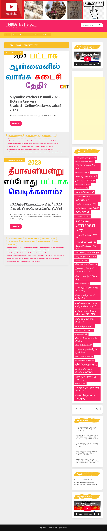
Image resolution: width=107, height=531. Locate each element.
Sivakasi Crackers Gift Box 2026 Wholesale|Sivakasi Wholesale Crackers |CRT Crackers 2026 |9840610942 (87, 461)
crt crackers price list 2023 (14, 146)
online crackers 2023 (27, 146)
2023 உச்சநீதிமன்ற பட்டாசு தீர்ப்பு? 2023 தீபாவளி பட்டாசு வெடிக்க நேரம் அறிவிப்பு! (36, 206)
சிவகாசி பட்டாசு (11, 244)
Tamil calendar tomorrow (82, 198)
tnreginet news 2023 (85, 242)
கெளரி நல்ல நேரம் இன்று (86, 278)
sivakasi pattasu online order (54, 152)
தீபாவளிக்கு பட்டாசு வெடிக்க (29, 258)
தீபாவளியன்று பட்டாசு (42, 258)
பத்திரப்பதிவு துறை (86, 364)
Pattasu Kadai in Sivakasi (46, 149)
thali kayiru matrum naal (86, 204)
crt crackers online (27, 143)
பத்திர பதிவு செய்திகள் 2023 (84, 360)
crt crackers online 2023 (39, 143)
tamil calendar (84, 192)
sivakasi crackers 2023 (13, 152)
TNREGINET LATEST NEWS (85, 225)
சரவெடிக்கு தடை (32, 255)
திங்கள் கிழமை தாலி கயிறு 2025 (86, 339)
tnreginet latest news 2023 (86, 236)
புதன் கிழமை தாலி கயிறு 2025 (85, 378)
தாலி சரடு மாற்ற (81, 334)
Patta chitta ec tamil (82, 184)
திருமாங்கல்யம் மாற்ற (83, 345)
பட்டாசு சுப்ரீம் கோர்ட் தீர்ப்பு (13, 261)
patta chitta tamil (81, 188)
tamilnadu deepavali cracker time (15, 253)
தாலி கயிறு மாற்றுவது (84, 330)
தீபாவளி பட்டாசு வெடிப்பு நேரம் (14, 258)
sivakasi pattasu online (40, 152)
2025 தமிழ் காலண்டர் (85, 167)
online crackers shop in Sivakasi (15, 149)
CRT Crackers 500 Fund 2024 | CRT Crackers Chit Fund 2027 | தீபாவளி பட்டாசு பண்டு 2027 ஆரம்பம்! (87, 429)
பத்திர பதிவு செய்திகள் (84, 357)
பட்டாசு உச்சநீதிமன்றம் (54, 258)
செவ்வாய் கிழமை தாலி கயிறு (85, 297)
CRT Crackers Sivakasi (28, 241)
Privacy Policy (35, 35)
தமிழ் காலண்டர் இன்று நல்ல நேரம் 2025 (85, 312)
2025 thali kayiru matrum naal (84, 161)
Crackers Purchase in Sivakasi (47, 140)
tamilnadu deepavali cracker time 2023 (36, 253)
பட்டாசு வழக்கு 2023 (25, 261)
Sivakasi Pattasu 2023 (44, 241)
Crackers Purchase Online (13, 143)
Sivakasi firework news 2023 (27, 250)
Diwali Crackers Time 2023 (31, 247)
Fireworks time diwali (44, 247)
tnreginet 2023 (82, 216)
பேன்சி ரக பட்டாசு (36, 261)
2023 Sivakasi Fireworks (32, 135)
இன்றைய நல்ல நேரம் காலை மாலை (84, 270)
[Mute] (94, 64)
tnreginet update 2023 (85, 257)
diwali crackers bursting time (14, 247)
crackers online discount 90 (45, 138)
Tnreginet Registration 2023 (85, 247)
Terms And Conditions (20, 35)
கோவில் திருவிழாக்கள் (82, 283)
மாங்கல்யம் (80, 383)
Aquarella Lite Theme (46, 527)
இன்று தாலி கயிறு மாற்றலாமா (86, 264)
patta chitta (90, 181)
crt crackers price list (52, 143)
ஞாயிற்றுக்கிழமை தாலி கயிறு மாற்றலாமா (86, 304)
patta (79, 181)
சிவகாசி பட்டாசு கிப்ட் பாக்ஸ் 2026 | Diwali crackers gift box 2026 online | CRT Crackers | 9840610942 (86, 452)
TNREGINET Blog (20, 24)
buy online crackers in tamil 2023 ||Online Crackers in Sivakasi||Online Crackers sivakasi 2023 (35, 103)
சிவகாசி (56, 241)
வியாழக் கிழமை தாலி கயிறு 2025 (87, 389)
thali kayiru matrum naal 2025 (87, 208)
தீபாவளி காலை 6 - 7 (58, 255)
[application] (87, 59)
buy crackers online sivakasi (28, 138)
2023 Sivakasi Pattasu (48, 135)
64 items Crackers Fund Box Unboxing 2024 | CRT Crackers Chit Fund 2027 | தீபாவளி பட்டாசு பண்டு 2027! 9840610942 (87, 437)
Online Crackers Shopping (32, 149)
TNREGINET (82, 212)
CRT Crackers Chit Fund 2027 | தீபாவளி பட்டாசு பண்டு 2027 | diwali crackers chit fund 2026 (87, 445)
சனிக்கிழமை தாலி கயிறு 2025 (86, 289)
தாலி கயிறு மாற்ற (84, 326)
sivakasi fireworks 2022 (43, 250)
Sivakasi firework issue (13, 250)
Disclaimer (46, 35)
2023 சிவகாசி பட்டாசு (13, 241)
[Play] (77, 64)
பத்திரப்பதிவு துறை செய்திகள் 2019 (84, 370)
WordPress (63, 527)
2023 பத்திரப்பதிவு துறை (85, 158)
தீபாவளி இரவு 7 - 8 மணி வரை (45, 255)
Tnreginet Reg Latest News (87, 253)
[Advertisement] (89, 108)
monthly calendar (86, 176)
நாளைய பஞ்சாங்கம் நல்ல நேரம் (86, 351)
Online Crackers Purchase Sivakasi (44, 146)
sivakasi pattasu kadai (26, 152)
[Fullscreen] (98, 64)
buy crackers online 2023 (13, 138)
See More (15, 123)
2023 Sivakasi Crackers (15, 135)
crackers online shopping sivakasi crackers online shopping (22, 140)
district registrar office (82, 172)
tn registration (81, 260)
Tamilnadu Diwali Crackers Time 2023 (17, 255)
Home (8, 35)
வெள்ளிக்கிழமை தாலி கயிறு (85, 397)
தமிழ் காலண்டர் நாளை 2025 (85, 320)
